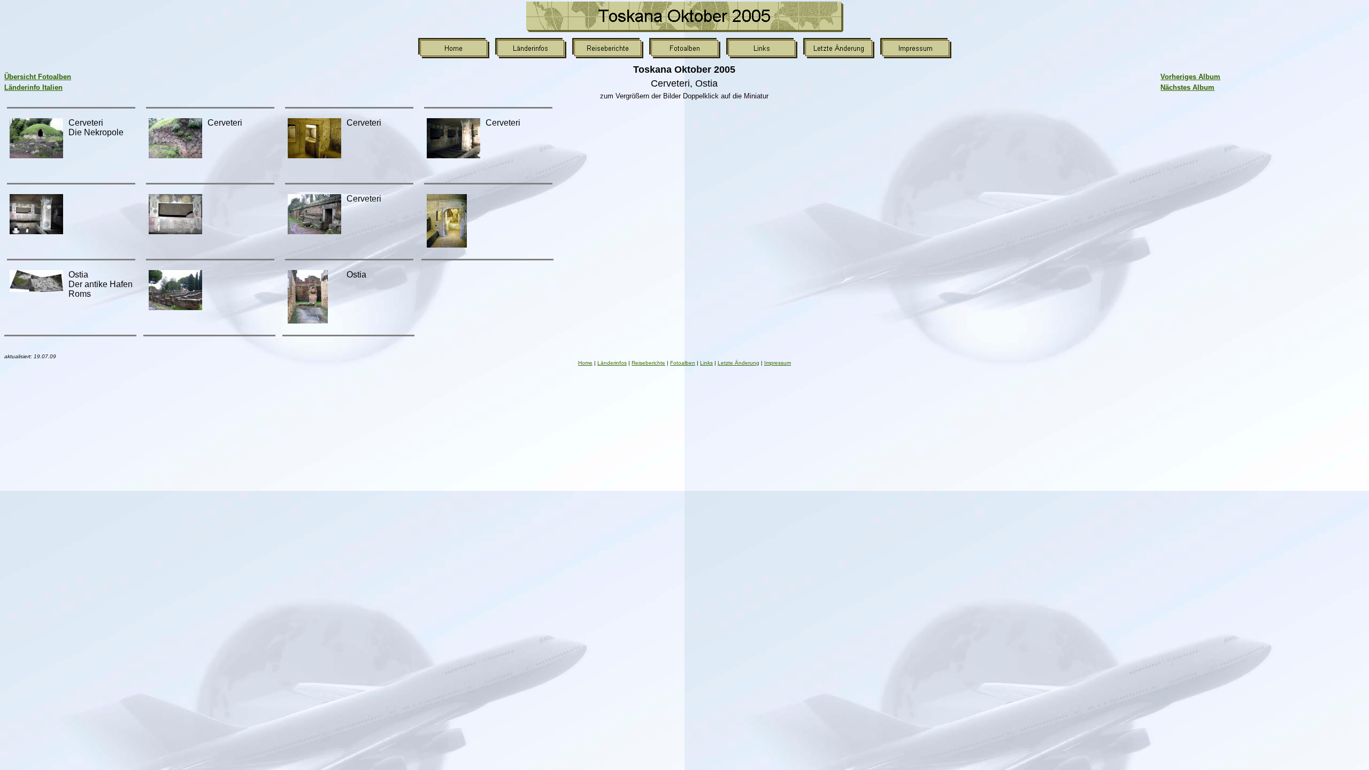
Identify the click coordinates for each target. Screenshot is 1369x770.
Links (706, 363)
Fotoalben (682, 363)
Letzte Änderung (738, 363)
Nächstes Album (1187, 87)
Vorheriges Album (1190, 77)
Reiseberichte (648, 363)
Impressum (777, 363)
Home (585, 363)
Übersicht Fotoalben (37, 77)
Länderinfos (612, 363)
